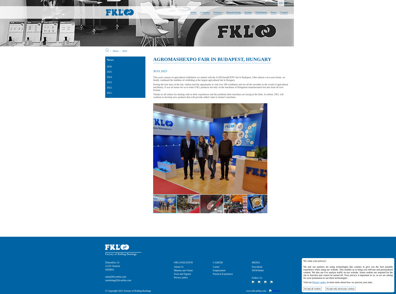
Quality (248, 12)
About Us (178, 267)
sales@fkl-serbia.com (115, 276)
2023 (124, 51)
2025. (109, 71)
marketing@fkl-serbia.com (118, 280)
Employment (219, 270)
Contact (284, 12)
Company (205, 12)
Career (216, 267)
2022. (109, 87)
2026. (109, 66)
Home (193, 12)
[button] (155, 148)
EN (281, 3)
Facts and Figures (182, 274)
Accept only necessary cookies (340, 289)
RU (287, 3)
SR (274, 3)
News (273, 12)
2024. (109, 77)
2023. (109, 82)
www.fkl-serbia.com (256, 291)
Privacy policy (181, 277)
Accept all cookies (312, 289)
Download (257, 267)
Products (217, 12)
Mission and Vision (183, 270)
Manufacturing (233, 12)
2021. (109, 92)
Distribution (261, 12)
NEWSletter (258, 270)
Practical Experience (223, 274)
